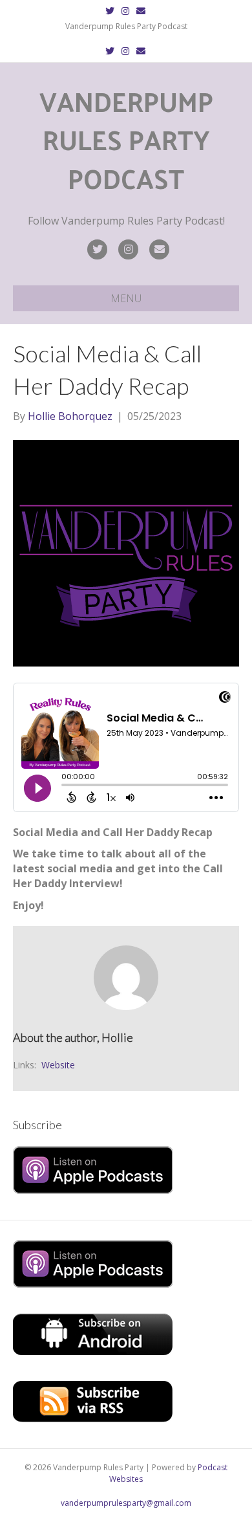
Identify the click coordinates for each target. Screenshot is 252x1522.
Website (58, 1065)
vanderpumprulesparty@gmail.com (126, 1502)
